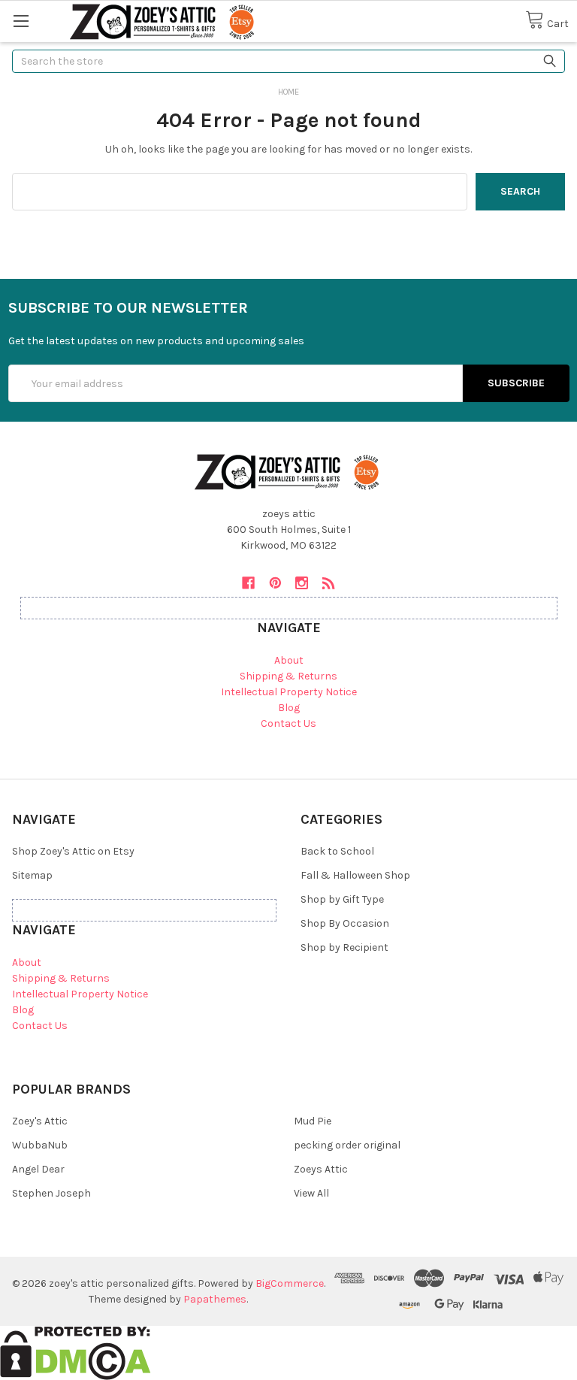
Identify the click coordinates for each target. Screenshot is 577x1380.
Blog (289, 707)
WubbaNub (40, 1145)
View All (311, 1193)
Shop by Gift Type (342, 899)
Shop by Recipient (344, 947)
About (289, 660)
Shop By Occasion (345, 923)
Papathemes (214, 1299)
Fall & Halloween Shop (355, 875)
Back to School (337, 851)
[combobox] (288, 61)
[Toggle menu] (20, 20)
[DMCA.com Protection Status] (75, 1352)
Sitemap (32, 875)
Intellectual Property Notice (289, 691)
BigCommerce (289, 1283)
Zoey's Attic (40, 1121)
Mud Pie (312, 1121)
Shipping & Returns (288, 676)
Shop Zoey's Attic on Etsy (73, 851)
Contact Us (288, 723)
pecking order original (347, 1145)
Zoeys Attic (321, 1169)
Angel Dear (38, 1169)
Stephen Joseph (51, 1193)
